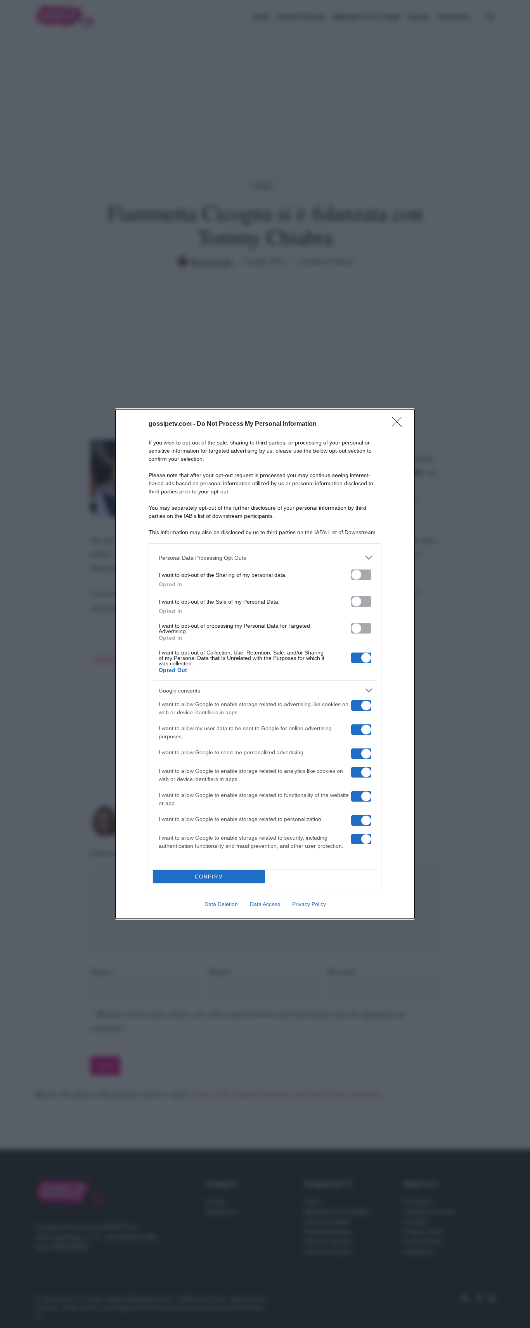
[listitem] (265, 558)
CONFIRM (209, 877)
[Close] (399, 424)
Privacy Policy (309, 904)
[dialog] (265, 664)
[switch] (361, 574)
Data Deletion (221, 904)
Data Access (265, 904)
